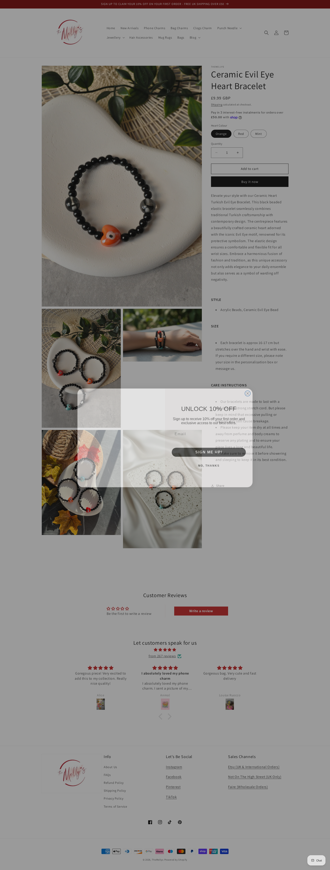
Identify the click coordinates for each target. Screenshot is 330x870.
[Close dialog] (247, 374)
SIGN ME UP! (208, 449)
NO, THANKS (209, 463)
